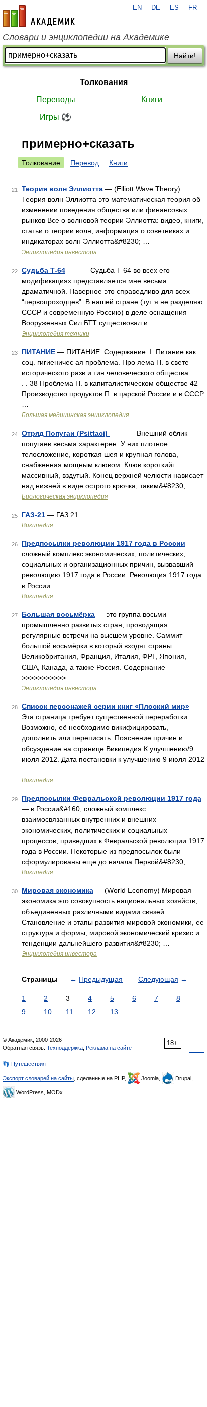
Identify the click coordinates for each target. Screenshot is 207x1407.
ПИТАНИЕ (38, 352)
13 (114, 1012)
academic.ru (39, 16)
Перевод (84, 163)
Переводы (55, 99)
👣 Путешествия (24, 1064)
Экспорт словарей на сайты (38, 1078)
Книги (151, 99)
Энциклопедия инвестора (59, 252)
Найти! (185, 56)
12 (92, 1012)
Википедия (37, 525)
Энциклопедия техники (55, 333)
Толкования (104, 82)
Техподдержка (65, 1048)
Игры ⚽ (55, 117)
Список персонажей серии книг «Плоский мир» (105, 706)
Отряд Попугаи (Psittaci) (66, 433)
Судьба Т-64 (43, 270)
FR (192, 7)
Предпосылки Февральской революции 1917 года (111, 798)
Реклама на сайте (109, 1048)
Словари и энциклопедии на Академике (86, 37)
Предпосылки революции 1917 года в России (103, 543)
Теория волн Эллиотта (62, 189)
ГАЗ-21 (33, 515)
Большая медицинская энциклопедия (75, 415)
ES (174, 7)
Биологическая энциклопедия (65, 496)
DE (155, 7)
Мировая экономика (57, 890)
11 (69, 1012)
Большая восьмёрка (58, 614)
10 (48, 1012)
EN (137, 7)
